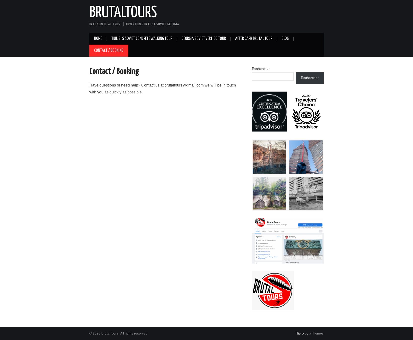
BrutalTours (123, 13)
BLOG (285, 39)
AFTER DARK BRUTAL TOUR (253, 39)
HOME (98, 39)
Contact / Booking (109, 51)
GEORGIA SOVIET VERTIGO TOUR (204, 39)
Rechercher (261, 68)
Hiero (300, 333)
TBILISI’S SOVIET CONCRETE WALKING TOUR (141, 39)
